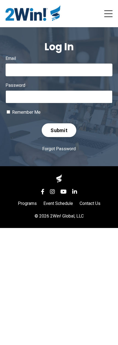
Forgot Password (59, 148)
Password (15, 85)
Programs (27, 203)
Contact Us (90, 203)
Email (10, 58)
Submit (59, 130)
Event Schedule (58, 203)
